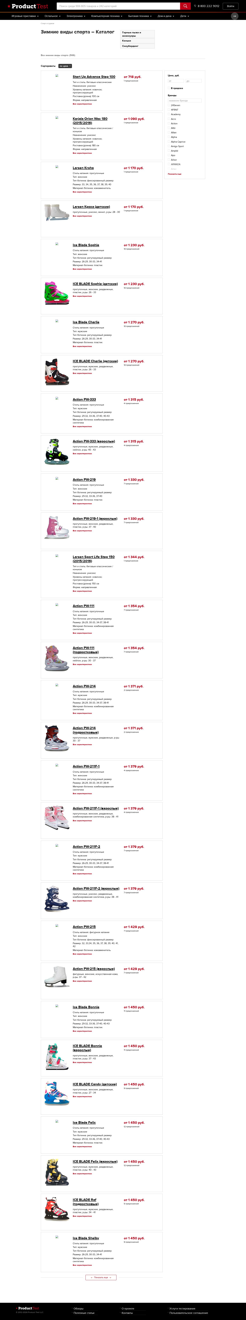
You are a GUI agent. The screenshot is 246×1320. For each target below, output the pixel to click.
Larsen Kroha (83, 168)
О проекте (128, 1308)
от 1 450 (134, 1007)
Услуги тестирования (182, 1308)
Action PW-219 (84, 479)
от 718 (132, 77)
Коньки (126, 40)
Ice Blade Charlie (86, 322)
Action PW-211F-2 (86, 847)
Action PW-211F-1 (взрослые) (96, 808)
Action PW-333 (84, 399)
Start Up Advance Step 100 (94, 77)
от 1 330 (134, 480)
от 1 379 (134, 766)
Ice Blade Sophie (86, 245)
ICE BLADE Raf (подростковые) (86, 1202)
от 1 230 (134, 245)
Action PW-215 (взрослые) (94, 969)
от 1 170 (134, 168)
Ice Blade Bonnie (86, 1007)
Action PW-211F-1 (86, 766)
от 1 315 (134, 400)
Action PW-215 (84, 927)
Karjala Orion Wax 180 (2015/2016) (90, 121)
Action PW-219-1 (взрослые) (95, 518)
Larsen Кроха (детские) (91, 207)
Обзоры (78, 1308)
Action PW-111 (83, 606)
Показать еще (101, 1277)
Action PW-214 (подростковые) (86, 730)
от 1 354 (134, 606)
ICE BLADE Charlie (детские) (95, 361)
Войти (230, 6)
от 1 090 (134, 119)
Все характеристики (82, 104)
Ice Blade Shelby (86, 1238)
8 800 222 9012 (208, 6)
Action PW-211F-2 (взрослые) (96, 888)
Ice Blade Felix (84, 1122)
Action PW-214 (84, 686)
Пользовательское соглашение (189, 1312)
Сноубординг (130, 46)
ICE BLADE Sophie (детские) (95, 284)
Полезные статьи (84, 1312)
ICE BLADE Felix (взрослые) (95, 1161)
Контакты (127, 1312)
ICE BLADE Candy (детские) (95, 1084)
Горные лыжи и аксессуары (131, 34)
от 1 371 (133, 686)
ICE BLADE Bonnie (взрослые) (87, 1048)
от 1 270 (134, 322)
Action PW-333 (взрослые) (94, 441)
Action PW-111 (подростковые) (86, 650)
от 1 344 (134, 557)
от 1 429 (134, 927)
